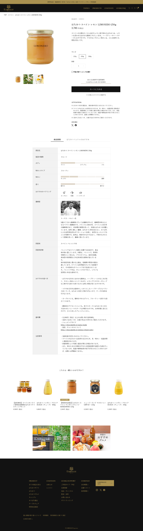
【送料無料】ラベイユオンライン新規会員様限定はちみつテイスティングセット (24, 404)
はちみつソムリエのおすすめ (78, 139)
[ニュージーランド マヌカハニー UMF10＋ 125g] (95, 386)
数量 (73, 61)
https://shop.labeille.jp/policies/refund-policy (77, 330)
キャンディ (32, 497)
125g (74, 56)
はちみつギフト (34, 488)
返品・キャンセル (67, 491)
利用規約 (45, 515)
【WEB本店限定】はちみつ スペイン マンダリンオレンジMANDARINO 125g (70, 404)
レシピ (48, 488)
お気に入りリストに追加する (97, 95)
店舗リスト (85, 488)
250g (82, 56)
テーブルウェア (34, 503)
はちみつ (32, 491)
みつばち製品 (33, 500)
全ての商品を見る (35, 484)
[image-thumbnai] (18, 79)
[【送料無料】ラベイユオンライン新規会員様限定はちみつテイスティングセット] (24, 386)
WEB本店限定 (33, 507)
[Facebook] (104, 490)
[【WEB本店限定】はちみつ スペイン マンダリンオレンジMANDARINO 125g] (71, 386)
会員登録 (64, 488)
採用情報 (84, 491)
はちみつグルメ (34, 494)
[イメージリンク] (51, 438)
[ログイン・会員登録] (135, 8)
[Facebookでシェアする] (76, 125)
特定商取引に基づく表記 (57, 515)
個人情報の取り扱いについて (32, 515)
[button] (96, 89)
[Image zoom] (40, 45)
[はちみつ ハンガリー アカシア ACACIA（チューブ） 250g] (118, 386)
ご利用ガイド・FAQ (67, 484)
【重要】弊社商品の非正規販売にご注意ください (104, 2)
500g (89, 56)
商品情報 (57, 139)
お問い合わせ (65, 497)
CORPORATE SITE (102, 483)
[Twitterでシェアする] (72, 125)
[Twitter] (100, 490)
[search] (129, 8)
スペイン (11, 15)
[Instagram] (97, 490)
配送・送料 (65, 494)
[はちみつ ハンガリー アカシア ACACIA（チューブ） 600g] (48, 386)
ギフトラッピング (67, 500)
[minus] (73, 66)
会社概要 (84, 484)
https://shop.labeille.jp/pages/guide (74, 325)
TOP (5, 15)
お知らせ (49, 484)
